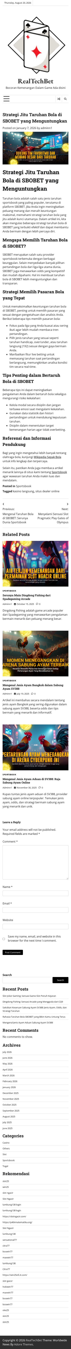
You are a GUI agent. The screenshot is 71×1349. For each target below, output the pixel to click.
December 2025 (10, 1093)
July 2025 (7, 1122)
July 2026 (7, 1051)
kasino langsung (23, 491)
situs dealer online (47, 491)
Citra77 (6, 1269)
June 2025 (7, 1128)
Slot (5, 1154)
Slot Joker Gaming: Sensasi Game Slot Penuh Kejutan (29, 995)
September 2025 (11, 1110)
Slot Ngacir (8, 1198)
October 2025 (9, 1104)
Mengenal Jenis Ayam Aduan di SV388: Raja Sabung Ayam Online (31, 780)
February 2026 (10, 1081)
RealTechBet (35, 80)
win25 (6, 1187)
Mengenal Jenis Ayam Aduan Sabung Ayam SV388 (28, 1022)
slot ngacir (8, 1192)
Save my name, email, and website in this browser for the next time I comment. (34, 938)
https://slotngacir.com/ (14, 1216)
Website (8, 920)
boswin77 (7, 1251)
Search (7, 975)
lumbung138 (9, 1233)
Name (8, 887)
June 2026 (7, 1057)
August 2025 (9, 1116)
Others (6, 1148)
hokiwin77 (8, 1286)
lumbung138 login (12, 1204)
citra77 (6, 1245)
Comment (10, 841)
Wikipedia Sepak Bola (47, 457)
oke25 (6, 1310)
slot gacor (8, 1280)
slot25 (6, 1181)
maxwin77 (8, 1257)
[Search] (65, 99)
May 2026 (7, 1063)
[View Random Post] (58, 99)
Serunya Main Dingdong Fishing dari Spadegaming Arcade (26, 597)
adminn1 (46, 128)
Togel (5, 1166)
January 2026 (9, 1087)
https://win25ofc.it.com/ (15, 1274)
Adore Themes (23, 1344)
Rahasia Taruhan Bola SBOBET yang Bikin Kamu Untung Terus (34, 1016)
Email (7, 903)
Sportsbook (59, 472)
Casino (6, 1142)
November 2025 (11, 1098)
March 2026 (8, 1075)
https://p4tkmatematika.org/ (17, 1222)
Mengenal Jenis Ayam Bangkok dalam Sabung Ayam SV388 (33, 686)
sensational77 (10, 1239)
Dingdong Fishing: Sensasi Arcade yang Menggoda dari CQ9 (33, 1001)
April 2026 (8, 1069)
